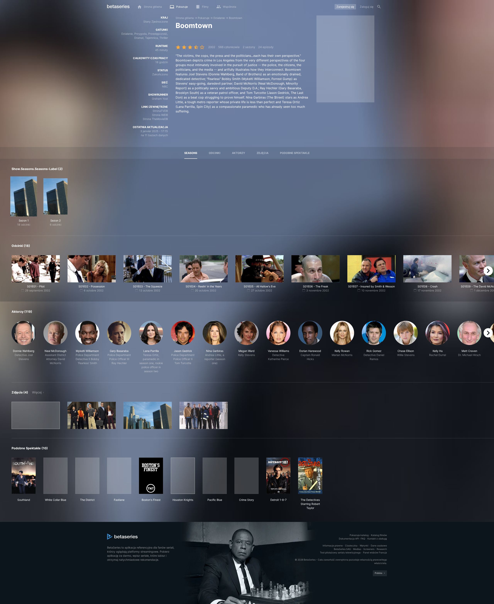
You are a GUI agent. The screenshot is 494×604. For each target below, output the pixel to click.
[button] (24, 347)
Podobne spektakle (295, 153)
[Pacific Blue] (215, 476)
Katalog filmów (379, 535)
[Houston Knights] (183, 476)
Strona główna (185, 18)
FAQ (363, 538)
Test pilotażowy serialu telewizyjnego (340, 552)
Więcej (37, 392)
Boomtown (235, 18)
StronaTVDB (160, 110)
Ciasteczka (351, 545)
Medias (357, 549)
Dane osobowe (379, 545)
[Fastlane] (119, 476)
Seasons (190, 153)
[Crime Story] (246, 476)
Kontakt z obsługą (377, 538)
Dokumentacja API (349, 538)
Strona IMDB (160, 114)
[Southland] (24, 476)
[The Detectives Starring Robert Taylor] (310, 476)
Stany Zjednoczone (155, 21)
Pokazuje (203, 18)
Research (382, 549)
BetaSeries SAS (342, 549)
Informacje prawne (333, 545)
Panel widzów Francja (375, 552)
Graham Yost (160, 98)
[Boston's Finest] (151, 476)
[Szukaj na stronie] (379, 7)
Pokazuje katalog (359, 535)
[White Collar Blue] (55, 476)
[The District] (87, 476)
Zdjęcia (262, 153)
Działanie (219, 18)
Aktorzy (238, 153)
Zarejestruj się (345, 6)
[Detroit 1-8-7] (278, 476)
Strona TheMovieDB (155, 119)
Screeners (368, 549)
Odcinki (214, 153)
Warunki (364, 545)
